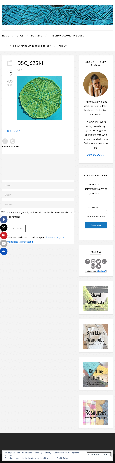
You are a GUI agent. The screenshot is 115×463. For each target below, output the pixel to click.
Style (20, 36)
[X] (3, 227)
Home (5, 36)
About (63, 46)
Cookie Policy (62, 458)
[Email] (3, 243)
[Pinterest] (3, 235)
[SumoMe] (3, 251)
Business (36, 36)
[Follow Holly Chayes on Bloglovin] (96, 271)
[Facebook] (3, 219)
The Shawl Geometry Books (67, 36)
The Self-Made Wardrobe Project (30, 46)
